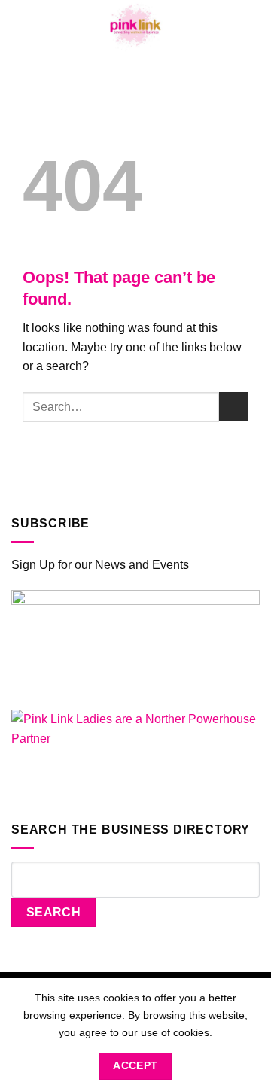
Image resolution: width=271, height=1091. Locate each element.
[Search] (254, 26)
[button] (19, 26)
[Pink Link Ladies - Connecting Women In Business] (135, 26)
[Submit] (233, 406)
